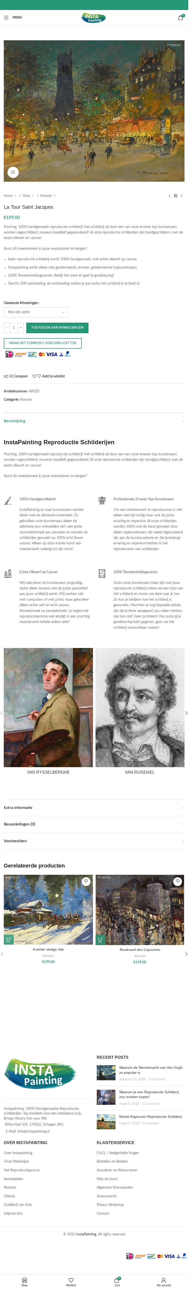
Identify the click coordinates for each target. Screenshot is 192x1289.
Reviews (10, 1187)
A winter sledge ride (48, 949)
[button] (187, 713)
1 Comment (157, 1079)
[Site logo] (94, 17)
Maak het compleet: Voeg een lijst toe (42, 343)
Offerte (9, 1196)
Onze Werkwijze (16, 1161)
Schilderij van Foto (18, 1205)
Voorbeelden (13, 1179)
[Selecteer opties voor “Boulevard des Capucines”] (101, 940)
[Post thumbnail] (106, 1073)
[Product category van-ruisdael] (140, 713)
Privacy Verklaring (110, 1205)
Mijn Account (107, 1179)
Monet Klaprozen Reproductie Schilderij (150, 1117)
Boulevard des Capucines (140, 950)
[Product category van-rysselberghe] (48, 713)
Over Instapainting (18, 1153)
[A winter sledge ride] (48, 910)
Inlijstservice (13, 1213)
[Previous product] (169, 196)
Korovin (46, 195)
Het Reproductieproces (22, 1170)
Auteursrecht (107, 1196)
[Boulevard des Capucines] (140, 910)
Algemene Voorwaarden (115, 1187)
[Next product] (181, 196)
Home (8, 195)
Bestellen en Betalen (112, 1161)
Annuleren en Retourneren (117, 1170)
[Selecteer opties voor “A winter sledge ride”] (9, 940)
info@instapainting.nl (34, 1131)
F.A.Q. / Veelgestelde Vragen (118, 1153)
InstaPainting (86, 1234)
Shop (27, 195)
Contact (103, 1213)
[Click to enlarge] (13, 172)
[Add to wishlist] (86, 881)
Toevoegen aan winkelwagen (57, 327)
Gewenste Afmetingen (21, 303)
